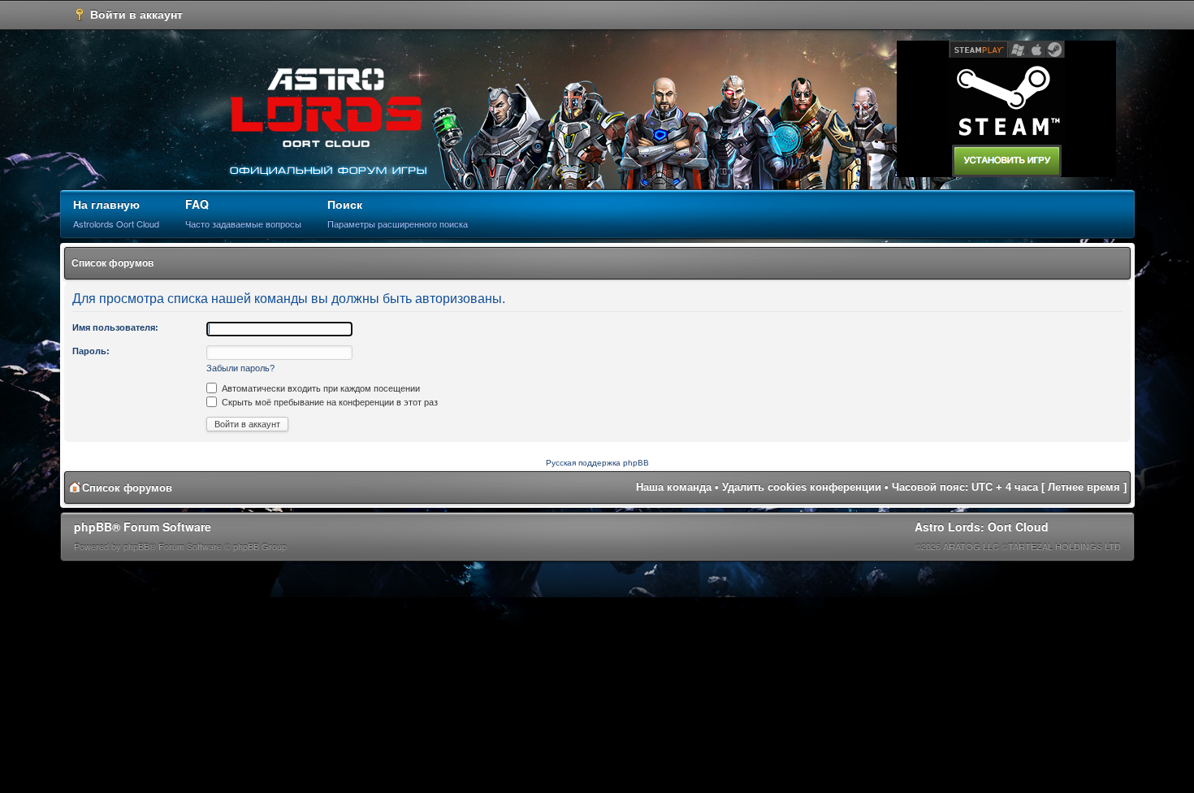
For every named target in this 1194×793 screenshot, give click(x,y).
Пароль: (91, 351)
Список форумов (112, 263)
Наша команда (674, 487)
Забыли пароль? (240, 368)
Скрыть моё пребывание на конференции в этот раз (328, 402)
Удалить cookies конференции (801, 487)
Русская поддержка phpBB (597, 462)
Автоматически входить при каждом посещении (319, 388)
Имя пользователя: (115, 327)
